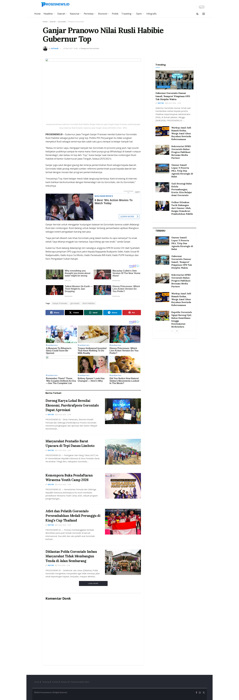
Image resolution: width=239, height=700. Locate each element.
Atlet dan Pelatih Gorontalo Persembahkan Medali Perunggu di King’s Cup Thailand (73, 516)
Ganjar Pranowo (60, 303)
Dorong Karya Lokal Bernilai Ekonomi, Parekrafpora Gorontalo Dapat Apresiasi (72, 405)
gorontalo (75, 303)
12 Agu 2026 (61, 525)
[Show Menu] (203, 14)
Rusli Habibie (89, 303)
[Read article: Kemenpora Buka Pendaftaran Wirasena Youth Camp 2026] (123, 486)
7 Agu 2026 (61, 565)
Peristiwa (88, 13)
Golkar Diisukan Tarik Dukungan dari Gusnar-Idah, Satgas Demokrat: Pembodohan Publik (182, 208)
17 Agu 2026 (61, 450)
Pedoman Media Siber (80, 682)
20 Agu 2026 (61, 414)
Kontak (55, 682)
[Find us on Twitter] (204, 692)
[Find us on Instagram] (200, 692)
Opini (139, 13)
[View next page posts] (177, 331)
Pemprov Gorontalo (76, 21)
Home (37, 13)
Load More (93, 583)
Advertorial (163, 87)
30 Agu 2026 (171, 103)
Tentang (45, 682)
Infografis (151, 13)
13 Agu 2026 (61, 484)
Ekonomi (102, 13)
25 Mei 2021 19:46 (70, 48)
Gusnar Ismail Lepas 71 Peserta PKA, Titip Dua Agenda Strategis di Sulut (182, 171)
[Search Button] (197, 13)
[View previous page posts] (172, 331)
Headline (48, 13)
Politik (115, 13)
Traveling (126, 13)
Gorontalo (62, 21)
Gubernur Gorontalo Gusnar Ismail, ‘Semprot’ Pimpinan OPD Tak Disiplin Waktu (172, 96)
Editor (51, 414)
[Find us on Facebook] (196, 692)
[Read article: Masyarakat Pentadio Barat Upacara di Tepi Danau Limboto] (123, 452)
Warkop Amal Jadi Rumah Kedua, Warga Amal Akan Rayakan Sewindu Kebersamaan (181, 133)
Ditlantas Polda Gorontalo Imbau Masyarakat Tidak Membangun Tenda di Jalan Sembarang (71, 556)
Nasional (74, 13)
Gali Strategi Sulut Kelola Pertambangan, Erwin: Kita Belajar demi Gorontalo (181, 189)
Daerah (61, 13)
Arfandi (54, 48)
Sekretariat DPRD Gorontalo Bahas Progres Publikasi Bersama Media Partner (181, 152)
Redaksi (64, 682)
